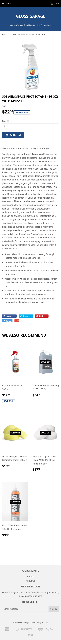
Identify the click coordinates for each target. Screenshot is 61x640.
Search (30, 576)
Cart (56, 3)
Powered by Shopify (39, 622)
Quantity (6, 121)
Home (4, 34)
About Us (30, 580)
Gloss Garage (30, 16)
